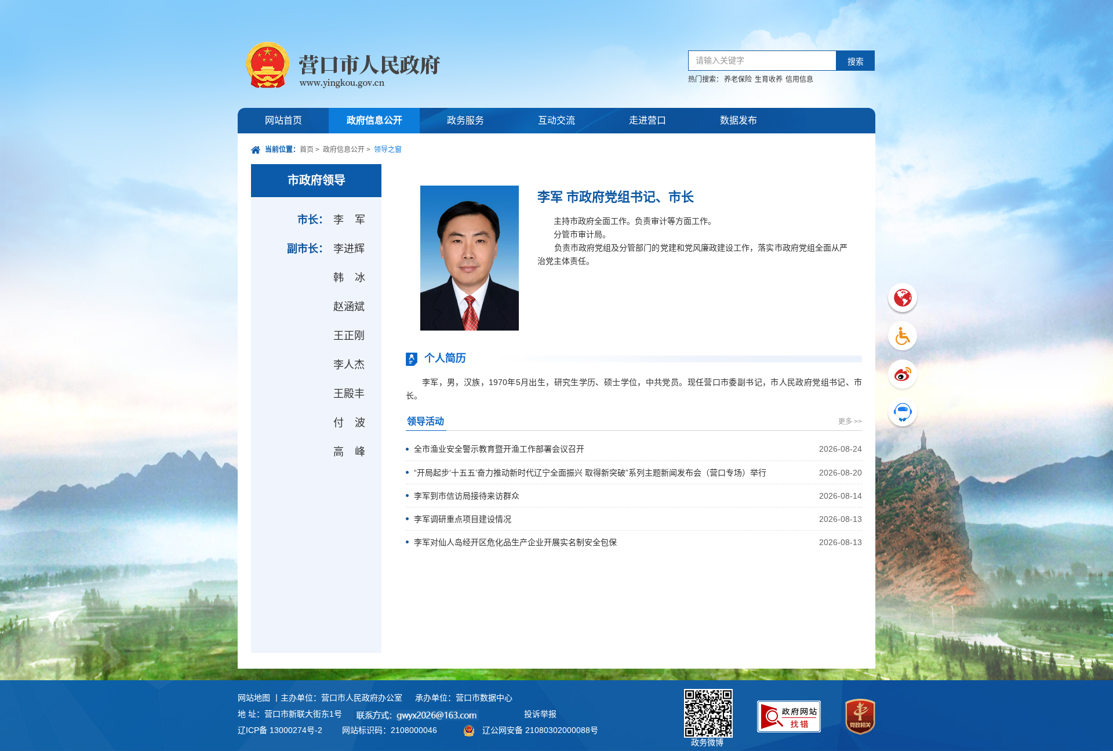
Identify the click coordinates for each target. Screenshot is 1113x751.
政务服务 (465, 120)
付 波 (351, 423)
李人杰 (349, 365)
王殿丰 (349, 394)
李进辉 (349, 249)
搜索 (856, 61)
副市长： (308, 249)
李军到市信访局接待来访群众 (466, 495)
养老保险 (738, 79)
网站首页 (283, 120)
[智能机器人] (902, 414)
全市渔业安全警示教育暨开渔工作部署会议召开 (499, 448)
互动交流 (556, 120)
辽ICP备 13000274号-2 (280, 730)
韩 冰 (351, 278)
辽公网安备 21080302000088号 (540, 730)
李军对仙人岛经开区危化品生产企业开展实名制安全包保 (515, 542)
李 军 (351, 220)
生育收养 (769, 79)
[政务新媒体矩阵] (902, 375)
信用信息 (799, 79)
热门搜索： (705, 79)
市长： (313, 220)
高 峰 (351, 452)
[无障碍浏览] (902, 337)
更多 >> (850, 422)
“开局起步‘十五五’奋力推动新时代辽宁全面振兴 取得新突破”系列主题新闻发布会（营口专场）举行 (590, 472)
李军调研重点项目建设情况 (462, 519)
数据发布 (738, 120)
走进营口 (647, 120)
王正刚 (349, 336)
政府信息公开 (374, 120)
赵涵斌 (349, 307)
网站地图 (254, 697)
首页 (307, 150)
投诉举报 (540, 714)
